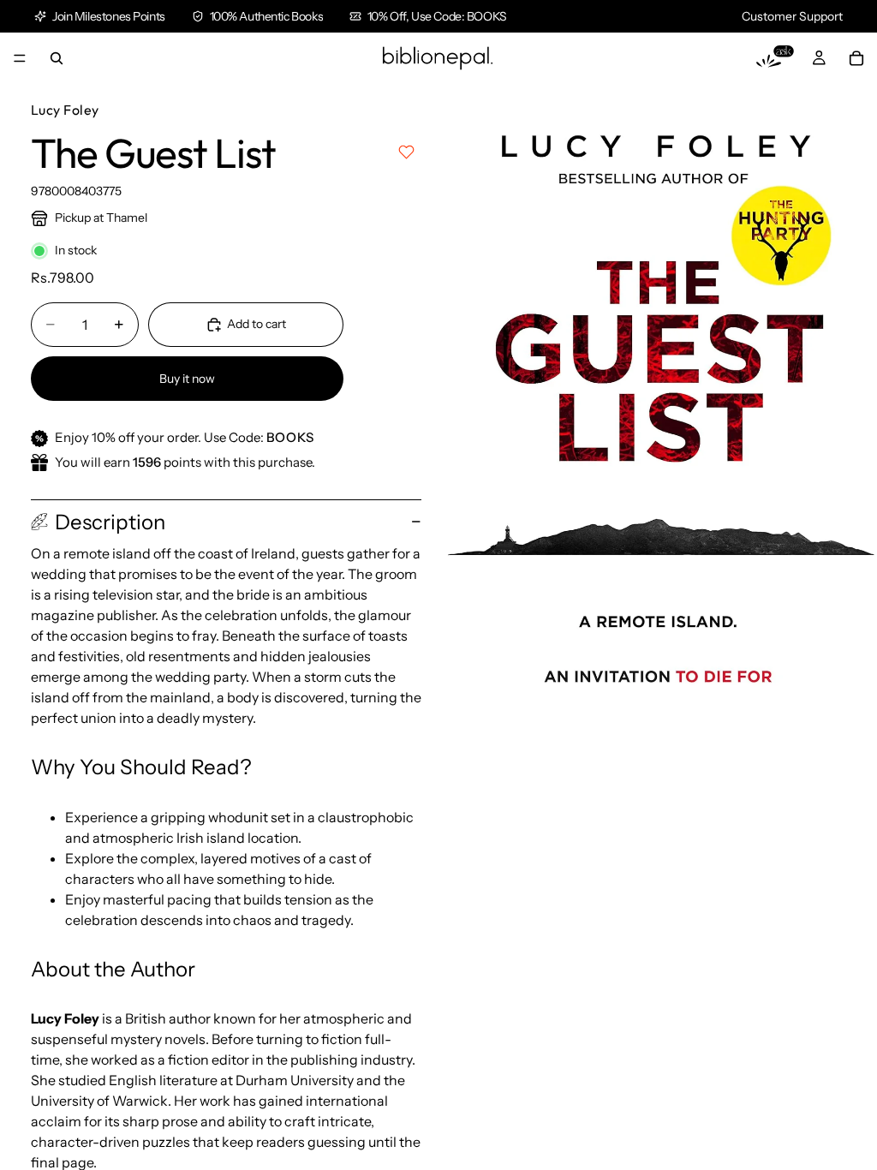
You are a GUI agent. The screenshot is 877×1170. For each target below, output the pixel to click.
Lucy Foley (65, 109)
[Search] (56, 58)
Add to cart (256, 323)
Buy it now (187, 378)
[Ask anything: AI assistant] (775, 58)
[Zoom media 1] (657, 422)
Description (110, 522)
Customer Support (792, 16)
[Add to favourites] (406, 152)
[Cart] (856, 58)
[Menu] (19, 58)
